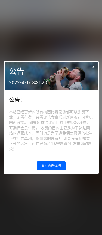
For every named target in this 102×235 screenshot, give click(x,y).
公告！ (17, 100)
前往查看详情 (51, 166)
